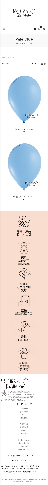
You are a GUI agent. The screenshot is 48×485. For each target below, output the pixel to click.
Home (17, 43)
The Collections (24, 440)
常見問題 (24, 433)
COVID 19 (24, 415)
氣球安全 (24, 430)
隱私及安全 (24, 412)
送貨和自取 (24, 427)
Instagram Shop (24, 449)
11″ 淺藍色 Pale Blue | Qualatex (24, 129)
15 (10, 57)
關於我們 (24, 418)
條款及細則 (24, 408)
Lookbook (24, 446)
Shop (23, 43)
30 (13, 57)
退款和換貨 (24, 424)
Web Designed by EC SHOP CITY (24, 481)
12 (8, 57)
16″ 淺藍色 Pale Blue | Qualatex (24, 197)
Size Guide (24, 443)
